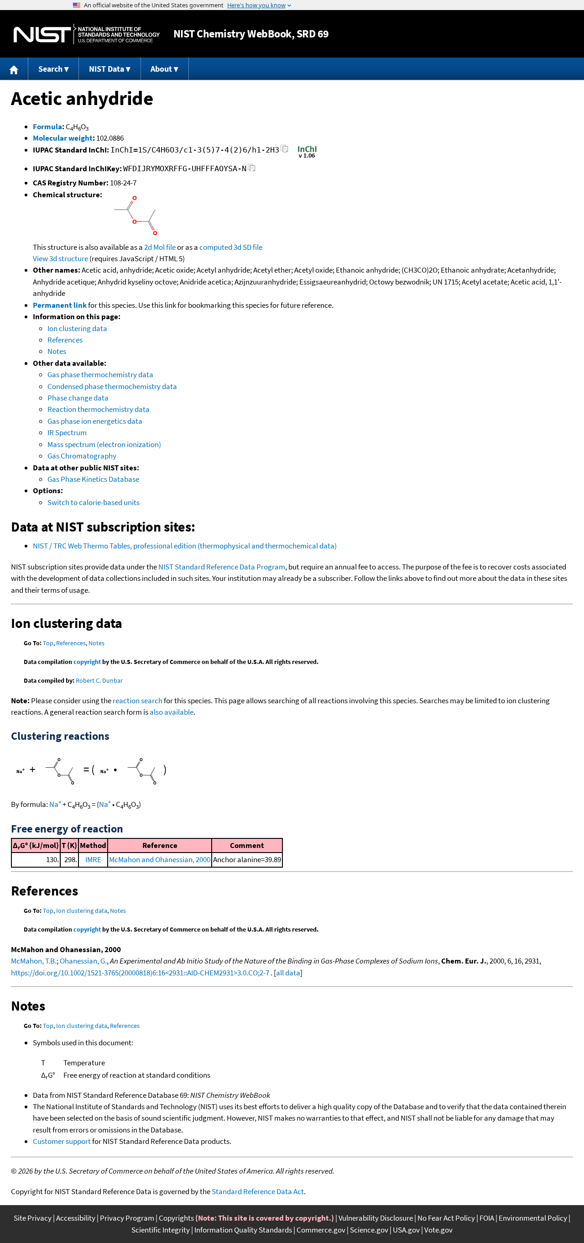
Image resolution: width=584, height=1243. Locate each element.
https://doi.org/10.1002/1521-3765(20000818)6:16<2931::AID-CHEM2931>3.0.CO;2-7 (140, 973)
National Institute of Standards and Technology (87, 34)
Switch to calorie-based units (93, 502)
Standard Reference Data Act (258, 1191)
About (161, 68)
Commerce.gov (321, 1230)
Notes (56, 351)
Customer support (62, 1141)
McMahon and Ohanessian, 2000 (159, 859)
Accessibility (75, 1218)
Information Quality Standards (243, 1230)
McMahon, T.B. (34, 961)
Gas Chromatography (81, 456)
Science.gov (369, 1230)
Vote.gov (438, 1230)
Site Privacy (33, 1218)
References (65, 340)
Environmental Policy (533, 1218)
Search (50, 68)
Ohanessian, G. (83, 961)
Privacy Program (127, 1218)
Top (48, 643)
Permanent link (60, 305)
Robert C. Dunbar (99, 680)
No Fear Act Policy (446, 1218)
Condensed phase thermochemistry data (112, 386)
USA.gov (406, 1230)
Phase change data (78, 398)
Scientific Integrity (160, 1230)
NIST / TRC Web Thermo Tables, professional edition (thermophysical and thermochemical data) (185, 546)
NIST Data (106, 68)
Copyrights (176, 1218)
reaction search (137, 700)
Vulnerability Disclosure (376, 1218)
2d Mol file (160, 247)
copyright (87, 662)
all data (288, 973)
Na (55, 804)
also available (171, 712)
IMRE (93, 859)
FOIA (487, 1218)
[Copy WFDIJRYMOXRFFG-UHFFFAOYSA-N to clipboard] (252, 170)
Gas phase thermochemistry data (100, 374)
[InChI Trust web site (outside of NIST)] (307, 157)
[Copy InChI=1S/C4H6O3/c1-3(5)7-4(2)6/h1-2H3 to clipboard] (284, 151)
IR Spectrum (67, 432)
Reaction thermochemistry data (98, 409)
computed (215, 247)
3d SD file (248, 247)
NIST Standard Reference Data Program (221, 567)
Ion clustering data (77, 328)
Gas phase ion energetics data (94, 421)
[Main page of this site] (14, 69)
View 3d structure (60, 258)
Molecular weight (63, 138)
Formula (47, 126)
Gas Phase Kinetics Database (93, 479)
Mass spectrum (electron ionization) (104, 444)
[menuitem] (14, 69)
